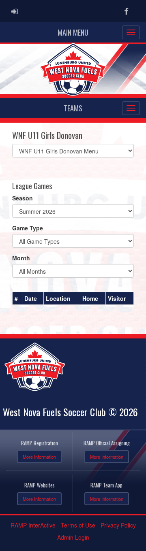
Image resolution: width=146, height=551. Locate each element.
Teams (73, 108)
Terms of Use (78, 525)
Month (21, 258)
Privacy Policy (118, 525)
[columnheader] (17, 298)
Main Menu (73, 32)
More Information (39, 456)
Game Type (27, 228)
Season (22, 198)
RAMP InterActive (33, 525)
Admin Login (73, 537)
